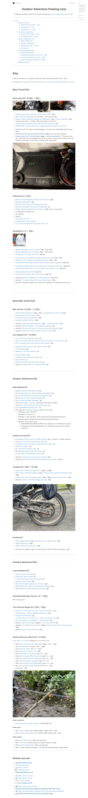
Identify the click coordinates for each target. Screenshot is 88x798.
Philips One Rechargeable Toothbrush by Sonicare (32, 199)
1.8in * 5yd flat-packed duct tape (26, 338)
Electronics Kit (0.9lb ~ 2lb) (30, 25)
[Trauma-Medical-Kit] (12, 570)
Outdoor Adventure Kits (26, 39)
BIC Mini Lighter (20, 355)
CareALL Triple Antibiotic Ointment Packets (32, 405)
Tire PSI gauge (20, 349)
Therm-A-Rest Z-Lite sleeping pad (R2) (28, 477)
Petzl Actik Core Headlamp (24, 117)
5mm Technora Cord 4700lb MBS (30, 644)
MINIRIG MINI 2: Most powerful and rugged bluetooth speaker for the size (40, 126)
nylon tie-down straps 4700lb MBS (30, 666)
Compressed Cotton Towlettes (25, 221)
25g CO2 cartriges (28, 623)
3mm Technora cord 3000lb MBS (30, 663)
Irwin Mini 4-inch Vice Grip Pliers (26, 318)
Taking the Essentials (30, 82)
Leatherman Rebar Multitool (24, 320)
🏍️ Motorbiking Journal (23, 763)
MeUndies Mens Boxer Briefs (25, 272)
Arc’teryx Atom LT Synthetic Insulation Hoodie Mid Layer (34, 258)
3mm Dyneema (24, 646)
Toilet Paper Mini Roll (22, 219)
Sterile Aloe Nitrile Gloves (24, 576)
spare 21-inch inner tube (30, 629)
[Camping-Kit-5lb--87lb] (12, 467)
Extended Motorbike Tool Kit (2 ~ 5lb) (34, 55)
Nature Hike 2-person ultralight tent (27, 470)
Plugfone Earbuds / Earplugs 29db (33, 364)
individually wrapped (32, 410)
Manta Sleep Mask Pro (23, 202)
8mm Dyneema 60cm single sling (30, 658)
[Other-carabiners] (12, 720)
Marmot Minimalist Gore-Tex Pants (27, 252)
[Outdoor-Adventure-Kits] (12, 378)
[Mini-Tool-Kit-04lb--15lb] (12, 309)
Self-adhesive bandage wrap (28, 391)
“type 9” (22, 730)
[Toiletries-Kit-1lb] (12, 196)
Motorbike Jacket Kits (25, 32)
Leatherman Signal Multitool (31, 323)
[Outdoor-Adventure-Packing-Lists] (12, 8)
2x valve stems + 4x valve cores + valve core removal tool (35, 618)
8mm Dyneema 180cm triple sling (30, 656)
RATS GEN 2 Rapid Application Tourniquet (29, 584)
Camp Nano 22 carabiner (27, 653)
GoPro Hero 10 (20, 129)
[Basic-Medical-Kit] (12, 387)
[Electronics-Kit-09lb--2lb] (12, 98)
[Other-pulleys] (12, 737)
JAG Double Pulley (25, 740)
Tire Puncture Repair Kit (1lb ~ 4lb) (33, 57)
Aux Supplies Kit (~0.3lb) (29, 36)
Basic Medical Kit (27, 41)
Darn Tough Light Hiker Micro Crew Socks (29, 274)
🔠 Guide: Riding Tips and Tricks (26, 786)
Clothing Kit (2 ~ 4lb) (28, 29)
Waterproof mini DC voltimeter (25, 351)
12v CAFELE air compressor (31, 625)
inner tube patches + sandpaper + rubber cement (32, 620)
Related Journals (24, 62)
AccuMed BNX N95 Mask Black (27, 407)
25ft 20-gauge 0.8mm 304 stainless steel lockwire (32, 343)
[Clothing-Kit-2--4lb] (12, 231)
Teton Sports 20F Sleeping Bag (26, 473)
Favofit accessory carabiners (29, 661)
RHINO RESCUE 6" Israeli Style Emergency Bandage (33, 586)
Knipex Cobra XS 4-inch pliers (25, 315)
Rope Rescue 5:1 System (21, 640)
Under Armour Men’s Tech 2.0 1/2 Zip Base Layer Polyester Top (36, 268)
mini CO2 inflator (48, 623)
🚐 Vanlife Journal (21, 767)
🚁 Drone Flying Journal (23, 783)
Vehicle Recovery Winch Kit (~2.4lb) (33, 60)
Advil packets (20, 359)
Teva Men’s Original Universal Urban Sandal (36, 280)
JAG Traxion (23, 742)
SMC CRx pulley (24, 649)
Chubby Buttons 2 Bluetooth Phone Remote (30, 134)
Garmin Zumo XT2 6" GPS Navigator (27, 136)
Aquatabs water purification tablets (27, 357)
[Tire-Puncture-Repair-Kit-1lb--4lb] (12, 607)
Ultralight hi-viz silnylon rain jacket (27, 254)
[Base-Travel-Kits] (12, 89)
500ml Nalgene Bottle (22, 541)
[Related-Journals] (12, 758)
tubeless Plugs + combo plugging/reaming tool (31, 613)
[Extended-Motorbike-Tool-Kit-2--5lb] (12, 596)
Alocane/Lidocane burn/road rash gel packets (33, 395)
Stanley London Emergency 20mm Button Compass (34, 444)
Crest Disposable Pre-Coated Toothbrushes (32, 207)
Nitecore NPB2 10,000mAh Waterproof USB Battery (32, 119)
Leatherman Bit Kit (53, 323)
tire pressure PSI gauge (23, 615)
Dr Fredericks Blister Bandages (28, 400)
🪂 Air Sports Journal (22, 780)
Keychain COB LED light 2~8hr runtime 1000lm (31, 346)
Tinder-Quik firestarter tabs (27, 449)
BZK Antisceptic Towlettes (26, 403)
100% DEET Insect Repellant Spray (29, 453)
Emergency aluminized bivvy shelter (34, 457)
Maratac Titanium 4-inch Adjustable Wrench (37, 326)
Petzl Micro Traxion (26, 651)
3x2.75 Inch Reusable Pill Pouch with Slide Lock (31, 223)
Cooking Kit (25, 48)
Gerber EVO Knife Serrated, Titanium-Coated (37, 331)
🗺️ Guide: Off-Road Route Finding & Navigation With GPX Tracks (37, 789)
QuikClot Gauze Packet (23, 581)
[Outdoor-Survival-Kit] (12, 435)
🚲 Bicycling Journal (22, 765)
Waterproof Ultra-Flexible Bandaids (30, 398)
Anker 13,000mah (62, 119)
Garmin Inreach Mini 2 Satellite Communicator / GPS (33, 114)
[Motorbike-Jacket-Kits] (12, 301)
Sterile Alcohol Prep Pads (24, 574)
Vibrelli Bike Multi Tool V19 (52, 313)
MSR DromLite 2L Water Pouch (45, 541)
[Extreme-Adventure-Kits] (12, 562)
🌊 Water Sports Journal (23, 778)
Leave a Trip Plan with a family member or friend (57, 82)
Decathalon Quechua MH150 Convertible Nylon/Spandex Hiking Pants (39, 266)
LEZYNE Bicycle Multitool (24, 313)
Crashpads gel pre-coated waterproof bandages (34, 393)
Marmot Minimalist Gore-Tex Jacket (27, 249)
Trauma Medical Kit (27, 52)
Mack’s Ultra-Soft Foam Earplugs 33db (31, 204)
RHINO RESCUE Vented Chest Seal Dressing (30, 588)
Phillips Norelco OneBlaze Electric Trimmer (30, 209)
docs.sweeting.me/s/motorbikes (62, 14)
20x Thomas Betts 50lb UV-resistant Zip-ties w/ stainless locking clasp (39, 341)
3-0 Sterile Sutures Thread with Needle (28, 579)
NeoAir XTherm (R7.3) (60, 477)
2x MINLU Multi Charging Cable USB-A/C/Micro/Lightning (35, 123)
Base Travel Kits (23, 23)
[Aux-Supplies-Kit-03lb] (12, 335)
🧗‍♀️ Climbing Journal (22, 770)
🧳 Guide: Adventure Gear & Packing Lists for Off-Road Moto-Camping (39, 791)
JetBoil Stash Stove (22, 543)
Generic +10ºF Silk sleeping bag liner (34, 480)
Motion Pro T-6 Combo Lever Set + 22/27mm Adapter (33, 611)
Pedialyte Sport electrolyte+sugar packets (32, 439)
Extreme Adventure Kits (26, 50)
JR (20, 747)
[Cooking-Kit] (12, 537)
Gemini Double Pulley (26, 745)
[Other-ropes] (12, 727)
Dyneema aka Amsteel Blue (28, 733)
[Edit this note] (74, 3)
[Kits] (12, 73)
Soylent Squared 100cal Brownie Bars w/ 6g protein (39, 459)
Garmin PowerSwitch (53, 136)
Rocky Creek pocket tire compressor (59, 625)
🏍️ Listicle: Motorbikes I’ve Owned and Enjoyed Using (34, 793)
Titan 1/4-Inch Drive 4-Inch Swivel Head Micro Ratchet (40, 328)
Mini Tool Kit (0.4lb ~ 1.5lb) (30, 34)
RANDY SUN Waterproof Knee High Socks (36, 278)
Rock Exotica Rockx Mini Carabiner (27, 723)
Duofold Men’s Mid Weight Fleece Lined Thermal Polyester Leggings (38, 262)
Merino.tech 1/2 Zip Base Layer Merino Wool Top (31, 260)
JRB (40, 747)
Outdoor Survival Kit (28, 43)
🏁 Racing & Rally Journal (24, 772)
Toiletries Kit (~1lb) (27, 27)
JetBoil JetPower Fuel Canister (25, 546)
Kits (16, 21)
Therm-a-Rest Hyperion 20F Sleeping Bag (58, 473)
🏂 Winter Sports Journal (24, 776)
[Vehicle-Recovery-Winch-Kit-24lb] (12, 637)
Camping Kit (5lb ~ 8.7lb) (29, 46)
